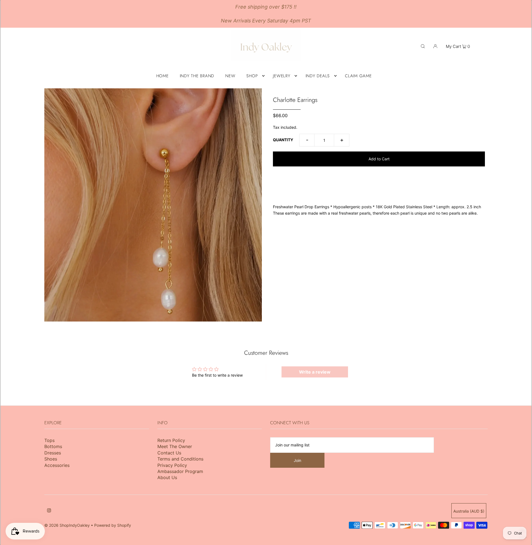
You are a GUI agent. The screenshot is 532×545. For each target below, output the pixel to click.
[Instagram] (49, 511)
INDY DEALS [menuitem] (318, 76)
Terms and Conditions (180, 459)
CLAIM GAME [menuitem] (358, 76)
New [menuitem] (230, 76)
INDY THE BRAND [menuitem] (197, 76)
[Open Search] (422, 46)
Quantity (283, 139)
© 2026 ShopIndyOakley (67, 525)
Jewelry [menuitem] (281, 76)
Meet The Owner (174, 446)
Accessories (57, 465)
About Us (167, 477)
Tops (49, 440)
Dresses (52, 453)
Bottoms (53, 446)
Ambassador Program (180, 471)
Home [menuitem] (162, 76)
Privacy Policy (172, 465)
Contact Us (169, 453)
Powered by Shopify (112, 525)
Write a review (315, 372)
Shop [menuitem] (252, 76)
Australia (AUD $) (468, 511)
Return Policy (171, 440)
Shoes (50, 459)
